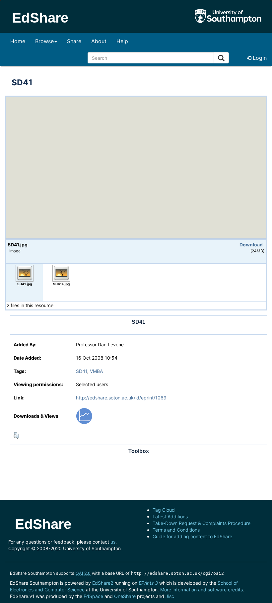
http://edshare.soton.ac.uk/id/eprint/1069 (121, 397)
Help (122, 41)
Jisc (170, 596)
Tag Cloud (164, 510)
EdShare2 (102, 583)
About (98, 41)
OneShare (125, 596)
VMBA (96, 371)
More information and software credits (201, 589)
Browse (44, 41)
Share (74, 41)
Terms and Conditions (176, 530)
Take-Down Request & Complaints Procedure (201, 523)
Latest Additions (170, 516)
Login (259, 57)
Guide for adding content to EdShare (192, 536)
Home (17, 41)
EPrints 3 (148, 583)
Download (251, 244)
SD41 (81, 371)
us (112, 542)
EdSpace (93, 596)
